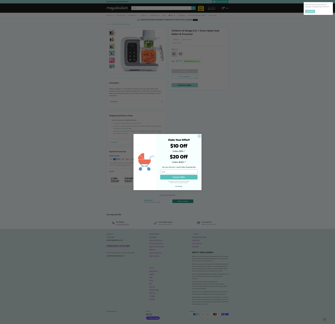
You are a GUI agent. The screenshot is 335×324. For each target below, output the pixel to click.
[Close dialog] (199, 136)
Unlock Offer (179, 177)
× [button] (331, 4)
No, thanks (178, 186)
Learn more (310, 11)
